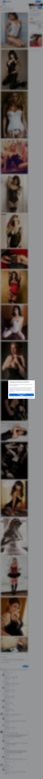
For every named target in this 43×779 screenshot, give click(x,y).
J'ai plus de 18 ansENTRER (21, 395)
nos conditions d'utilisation (28, 397)
